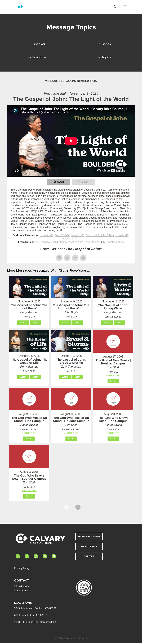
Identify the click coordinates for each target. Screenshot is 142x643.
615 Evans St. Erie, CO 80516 (30, 615)
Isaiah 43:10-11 (71, 238)
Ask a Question (23, 590)
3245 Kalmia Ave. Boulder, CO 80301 (35, 608)
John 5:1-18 (107, 235)
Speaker (39, 44)
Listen (85, 181)
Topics (106, 57)
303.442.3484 (21, 586)
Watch (60, 181)
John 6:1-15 (121, 235)
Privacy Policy (22, 568)
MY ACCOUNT (89, 546)
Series (106, 44)
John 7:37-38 (62, 235)
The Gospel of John (45, 241)
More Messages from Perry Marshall (79, 241)
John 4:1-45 (92, 235)
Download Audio (115, 241)
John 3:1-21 (77, 235)
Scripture (39, 57)
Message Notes (113, 375)
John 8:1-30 (47, 235)
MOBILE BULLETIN (89, 536)
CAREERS (89, 556)
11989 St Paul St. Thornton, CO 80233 (35, 622)
